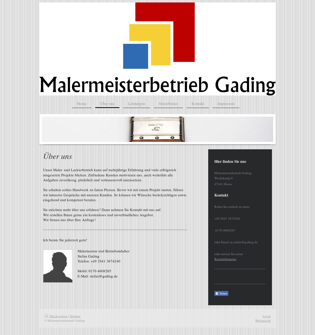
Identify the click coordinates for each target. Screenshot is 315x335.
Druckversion (58, 316)
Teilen (223, 293)
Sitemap (75, 316)
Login (267, 316)
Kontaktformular (225, 259)
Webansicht (263, 320)
